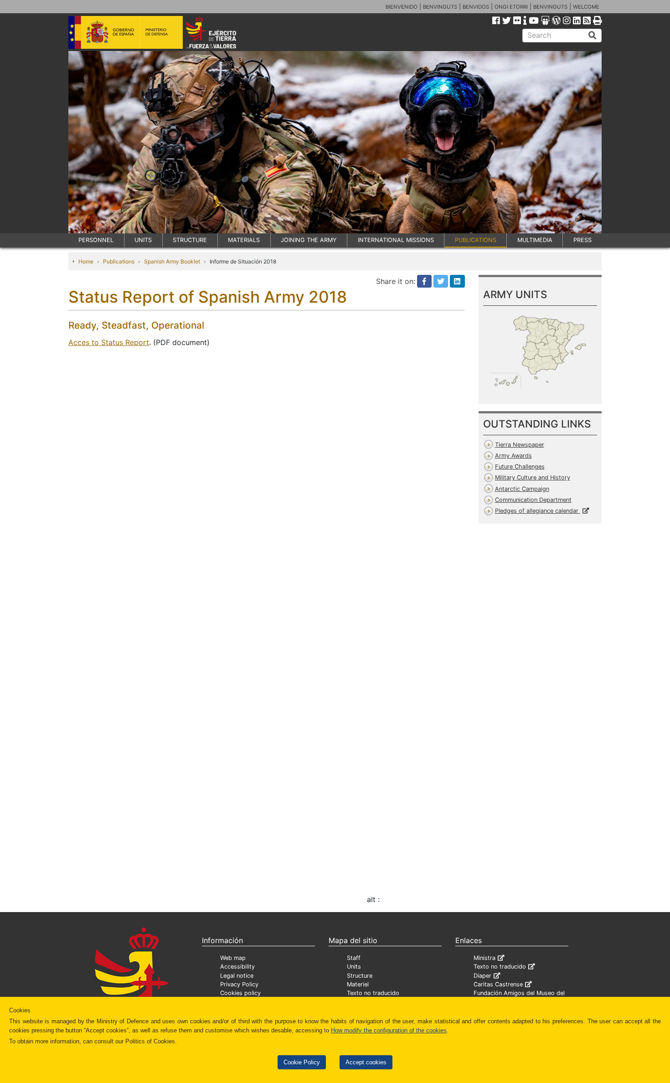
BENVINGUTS (440, 7)
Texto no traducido (373, 993)
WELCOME (586, 7)
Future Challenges (520, 466)
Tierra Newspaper (519, 444)
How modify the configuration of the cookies (389, 1030)
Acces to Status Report (108, 342)
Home (85, 261)
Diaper (482, 975)
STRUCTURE (190, 240)
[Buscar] (592, 35)
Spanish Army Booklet (172, 261)
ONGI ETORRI (511, 7)
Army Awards (513, 455)
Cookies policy (240, 993)
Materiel (358, 984)
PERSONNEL (95, 240)
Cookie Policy (301, 1062)
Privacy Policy (239, 984)
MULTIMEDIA (534, 240)
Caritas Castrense (498, 984)
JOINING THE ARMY (309, 240)
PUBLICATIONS (475, 240)
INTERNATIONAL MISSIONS (396, 240)
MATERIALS (244, 240)
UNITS (143, 240)
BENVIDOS (476, 7)
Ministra (484, 957)
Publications (118, 261)
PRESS (582, 240)
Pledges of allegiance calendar (537, 510)
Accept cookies (366, 1062)
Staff (354, 957)
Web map (233, 957)
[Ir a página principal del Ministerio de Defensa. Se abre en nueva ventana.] (125, 31)
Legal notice (236, 975)
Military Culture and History (532, 477)
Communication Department (533, 499)
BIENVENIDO (401, 7)
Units (354, 966)
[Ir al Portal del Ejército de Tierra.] (221, 31)
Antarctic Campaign (522, 488)
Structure (359, 975)
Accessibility (237, 966)
